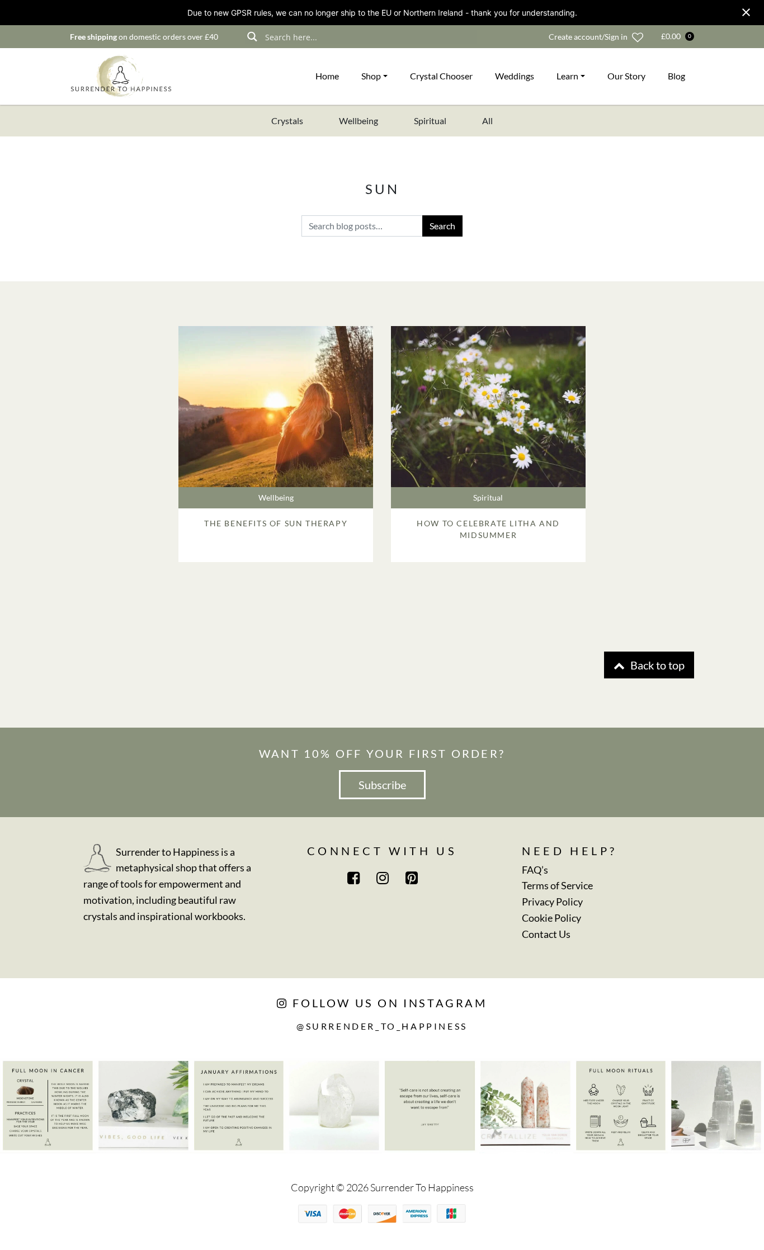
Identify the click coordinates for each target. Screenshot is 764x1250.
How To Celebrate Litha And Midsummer (488, 529)
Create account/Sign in (588, 36)
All (487, 120)
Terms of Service (557, 885)
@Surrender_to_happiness (382, 1026)
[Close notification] (746, 12)
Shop (371, 75)
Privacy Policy (552, 901)
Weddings (514, 75)
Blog (676, 75)
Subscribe (382, 784)
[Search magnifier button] (252, 37)
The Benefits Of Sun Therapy (275, 523)
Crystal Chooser (441, 75)
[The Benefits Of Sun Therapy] (275, 406)
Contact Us (546, 934)
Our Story (626, 75)
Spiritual (430, 120)
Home (327, 75)
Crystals (287, 120)
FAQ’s (535, 870)
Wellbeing (358, 120)
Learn (567, 75)
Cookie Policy (551, 918)
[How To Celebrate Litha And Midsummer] (488, 406)
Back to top (656, 665)
